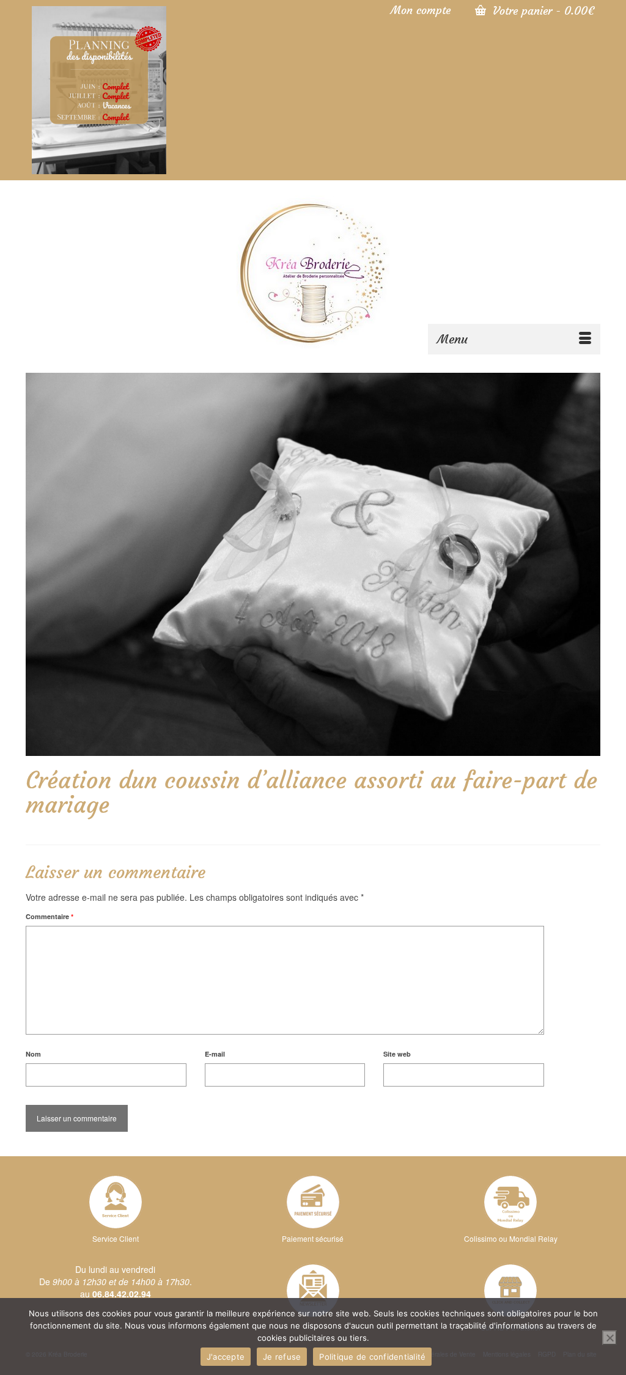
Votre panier (541, 11)
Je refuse (282, 1357)
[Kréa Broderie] (312, 272)
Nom (33, 1053)
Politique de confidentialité (372, 1357)
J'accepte (226, 1357)
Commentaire (49, 916)
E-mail (215, 1053)
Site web (397, 1053)
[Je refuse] (609, 1337)
